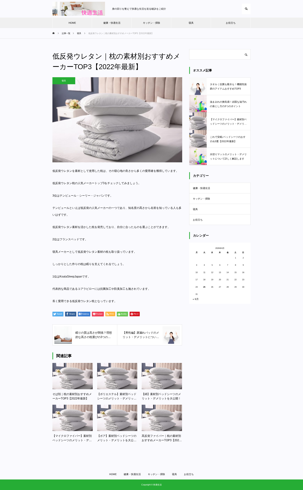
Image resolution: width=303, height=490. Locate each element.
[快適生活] (78, 9)
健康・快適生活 (111, 22)
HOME (72, 22)
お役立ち (231, 22)
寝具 (191, 22)
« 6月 (196, 299)
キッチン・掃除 (151, 22)
